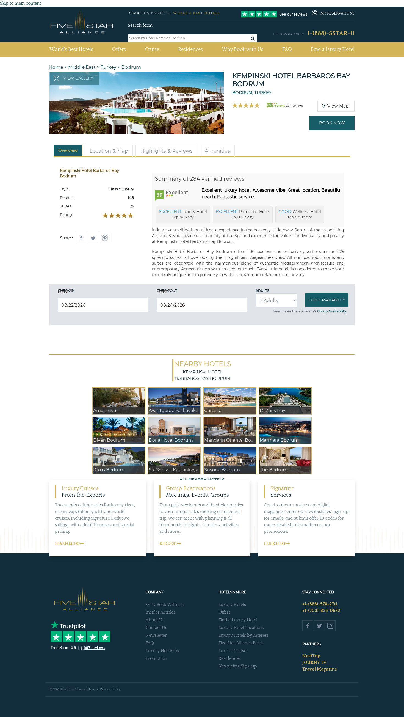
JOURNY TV (314, 662)
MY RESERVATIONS (337, 13)
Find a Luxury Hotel (333, 49)
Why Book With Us (165, 604)
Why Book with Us (242, 49)
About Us (155, 619)
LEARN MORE (67, 544)
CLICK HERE (275, 544)
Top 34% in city (299, 214)
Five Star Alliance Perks (241, 643)
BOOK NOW (332, 122)
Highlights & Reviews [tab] (166, 151)
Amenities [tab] (217, 151)
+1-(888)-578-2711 (319, 603)
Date (64, 291)
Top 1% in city (183, 214)
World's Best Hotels (71, 49)
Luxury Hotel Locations (241, 627)
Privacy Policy (110, 689)
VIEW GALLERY (78, 78)
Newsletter (156, 635)
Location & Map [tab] (109, 151)
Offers (119, 49)
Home (56, 67)
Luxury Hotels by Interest (243, 635)
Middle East (82, 67)
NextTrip (311, 655)
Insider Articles (160, 612)
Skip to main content (20, 3)
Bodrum (131, 67)
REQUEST (168, 544)
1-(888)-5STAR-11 (331, 33)
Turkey (108, 67)
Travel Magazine (319, 669)
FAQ (287, 49)
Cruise (152, 49)
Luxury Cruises (233, 650)
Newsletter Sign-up (237, 666)
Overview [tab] (68, 150)
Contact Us (156, 627)
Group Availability (331, 311)
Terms (93, 689)
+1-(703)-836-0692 (321, 610)
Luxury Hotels (232, 604)
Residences (190, 49)
